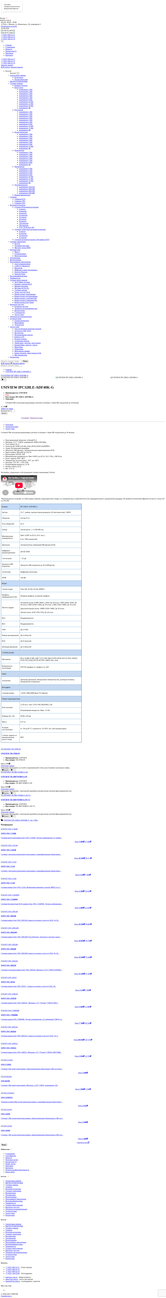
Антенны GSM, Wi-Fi (22, 331)
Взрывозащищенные (22, 195)
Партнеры (9, 53)
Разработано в (6, 1296)
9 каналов (23, 213)
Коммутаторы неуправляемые (25, 296)
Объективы (18, 349)
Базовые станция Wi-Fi (23, 284)
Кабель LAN (19, 337)
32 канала (22, 217)
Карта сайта (10, 1172)
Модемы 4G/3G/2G (21, 288)
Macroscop (18, 268)
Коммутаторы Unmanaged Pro (25, 300)
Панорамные (19, 167)
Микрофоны (19, 323)
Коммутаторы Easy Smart (24, 302)
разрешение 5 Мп (25, 98)
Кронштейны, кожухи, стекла (25, 345)
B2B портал (5, 67)
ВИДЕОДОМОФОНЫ (18, 81)
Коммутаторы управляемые (25, 294)
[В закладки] (2, 379)
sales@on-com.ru (11, 1279)
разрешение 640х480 (27, 193)
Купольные (18, 77)
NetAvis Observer (20, 272)
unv (31, 820)
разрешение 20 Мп (26, 106)
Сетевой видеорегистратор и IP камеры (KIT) (31, 240)
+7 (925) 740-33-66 (12, 1273)
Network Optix (19, 274)
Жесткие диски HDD (22, 248)
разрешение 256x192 (27, 187)
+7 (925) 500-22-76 (8, 39)
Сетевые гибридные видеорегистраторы (30, 229)
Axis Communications (22, 264)
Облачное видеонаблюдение (21, 317)
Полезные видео (11, 1160)
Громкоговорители (21, 321)
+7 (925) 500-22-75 (8, 37)
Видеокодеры (15, 250)
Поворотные (19, 150)
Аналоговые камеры (18, 75)
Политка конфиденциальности (17, 1170)
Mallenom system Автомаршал (25, 270)
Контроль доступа (17, 304)
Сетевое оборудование (18, 280)
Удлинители (19, 325)
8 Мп (36, 820)
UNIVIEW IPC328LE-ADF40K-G (18, 372)
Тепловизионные (21, 185)
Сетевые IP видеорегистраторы (26, 207)
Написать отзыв (36, 418)
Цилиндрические (21, 79)
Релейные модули (21, 306)
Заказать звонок (7, 65)
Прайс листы (10, 1164)
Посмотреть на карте (9, 26)
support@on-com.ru (12, 1281)
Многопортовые (20, 256)
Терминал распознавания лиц (25, 308)
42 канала (22, 219)
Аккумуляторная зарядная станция (27, 329)
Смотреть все (82, 1142)
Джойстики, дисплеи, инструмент (27, 343)
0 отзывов (25, 418)
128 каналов (23, 223)
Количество (5, 411)
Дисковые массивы (21, 246)
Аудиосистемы (15, 319)
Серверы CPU (19, 201)
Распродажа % (10, 51)
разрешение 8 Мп (25, 100)
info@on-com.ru (11, 1277)
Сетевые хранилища (18, 242)
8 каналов (23, 211)
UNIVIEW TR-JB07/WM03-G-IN (14, 777)
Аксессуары (19, 315)
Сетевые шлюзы (20, 290)
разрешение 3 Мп (25, 94)
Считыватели (19, 313)
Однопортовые (20, 254)
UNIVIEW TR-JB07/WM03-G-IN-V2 (15, 800)
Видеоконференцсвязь (18, 276)
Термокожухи (15, 278)
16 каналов (23, 215)
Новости (8, 49)
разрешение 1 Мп (25, 90)
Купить (4, 413)
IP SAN (17, 244)
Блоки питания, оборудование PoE (27, 353)
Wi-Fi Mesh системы (22, 282)
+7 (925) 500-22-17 (8, 35)
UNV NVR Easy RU (26, 227)
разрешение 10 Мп (26, 102)
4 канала (22, 209)
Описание (9, 425)
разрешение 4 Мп (25, 96)
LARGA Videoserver (22, 266)
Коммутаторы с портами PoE (25, 298)
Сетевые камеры (16, 83)
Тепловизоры (15, 258)
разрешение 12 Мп (26, 104)
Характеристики (11, 427)
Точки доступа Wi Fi (22, 292)
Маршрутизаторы (21, 286)
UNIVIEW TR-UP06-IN (10, 753)
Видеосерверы (15, 260)
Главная (8, 45)
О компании (10, 47)
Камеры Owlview (21, 85)
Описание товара (7, 766)
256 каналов (23, 225)
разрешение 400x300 (27, 191)
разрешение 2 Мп (25, 92)
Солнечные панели (21, 341)
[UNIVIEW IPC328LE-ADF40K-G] (83, 375)
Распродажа (14, 357)
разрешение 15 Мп (26, 181)
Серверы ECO (19, 199)
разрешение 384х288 (27, 189)
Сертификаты (10, 1156)
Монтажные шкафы (22, 351)
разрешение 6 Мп (25, 122)
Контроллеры (19, 310)
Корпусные (18, 88)
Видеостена (18, 333)
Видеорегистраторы (17, 205)
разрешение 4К (25, 108)
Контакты (9, 55)
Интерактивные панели (23, 335)
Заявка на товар (7, 409)
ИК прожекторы (20, 355)
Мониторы (18, 347)
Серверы (13, 197)
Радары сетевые (20, 339)
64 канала (22, 221)
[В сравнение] (5, 379)
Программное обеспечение (20, 262)
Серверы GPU (19, 203)
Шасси (17, 252)
